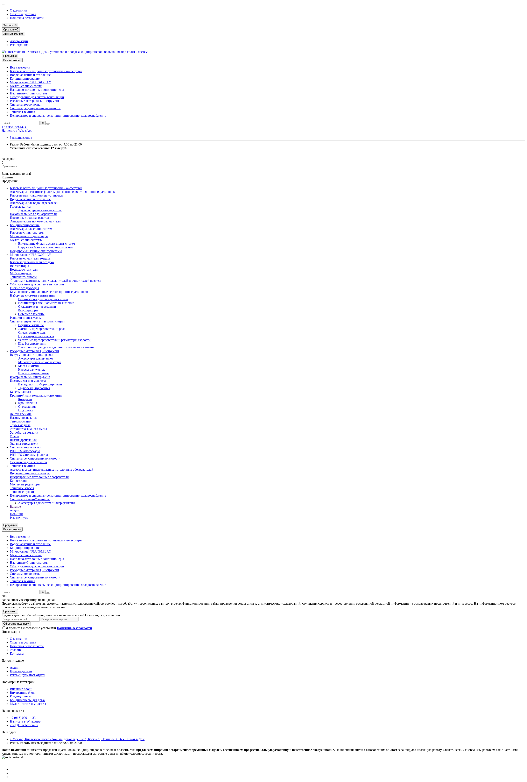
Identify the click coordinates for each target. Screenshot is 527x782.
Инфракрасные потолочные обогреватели (39, 477)
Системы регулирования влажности (35, 108)
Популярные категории (18, 682)
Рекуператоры (28, 310)
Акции (15, 510)
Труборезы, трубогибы (34, 388)
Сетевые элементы (31, 314)
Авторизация (19, 41)
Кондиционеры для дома (27, 700)
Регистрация (19, 45)
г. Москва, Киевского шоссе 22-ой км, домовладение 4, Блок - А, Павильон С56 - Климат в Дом (77, 739)
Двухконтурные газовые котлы (40, 210)
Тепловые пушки (22, 491)
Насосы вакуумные (31, 369)
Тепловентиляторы (23, 277)
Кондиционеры (20, 696)
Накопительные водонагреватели (33, 214)
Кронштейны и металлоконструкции (36, 395)
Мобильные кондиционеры (29, 236)
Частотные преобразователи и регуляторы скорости (54, 340)
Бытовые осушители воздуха (30, 258)
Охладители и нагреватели (37, 306)
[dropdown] (3, 4)
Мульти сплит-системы (26, 240)
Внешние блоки (21, 689)
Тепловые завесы (22, 488)
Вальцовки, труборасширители (40, 384)
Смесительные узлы (32, 332)
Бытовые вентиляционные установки (36, 195)
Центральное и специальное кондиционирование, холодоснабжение (58, 115)
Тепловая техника (22, 112)
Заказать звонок (21, 137)
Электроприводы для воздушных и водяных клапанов (56, 347)
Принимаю (9, 611)
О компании (18, 10)
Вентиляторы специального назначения (46, 303)
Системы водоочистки (26, 104)
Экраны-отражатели (24, 443)
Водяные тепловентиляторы (30, 473)
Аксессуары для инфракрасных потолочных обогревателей (51, 469)
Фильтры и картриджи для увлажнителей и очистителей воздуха (55, 280)
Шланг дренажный (23, 440)
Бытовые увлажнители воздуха (32, 262)
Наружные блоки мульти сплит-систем (45, 247)
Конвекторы (18, 480)
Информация (11, 631)
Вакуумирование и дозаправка (31, 354)
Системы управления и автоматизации (37, 321)
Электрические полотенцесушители (35, 221)
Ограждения (27, 406)
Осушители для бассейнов (28, 462)
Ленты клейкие (20, 414)
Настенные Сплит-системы (29, 93)
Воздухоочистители (24, 269)
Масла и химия (28, 366)
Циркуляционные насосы (36, 336)
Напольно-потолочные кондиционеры (37, 89)
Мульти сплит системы (26, 86)
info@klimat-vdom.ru (24, 725)
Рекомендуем (19, 517)
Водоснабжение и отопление (30, 75)
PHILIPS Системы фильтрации (31, 454)
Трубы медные (20, 425)
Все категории (20, 67)
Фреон (14, 436)
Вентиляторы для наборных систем (43, 299)
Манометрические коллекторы (39, 362)
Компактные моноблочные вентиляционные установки (49, 291)
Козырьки (25, 399)
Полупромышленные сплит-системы (36, 251)
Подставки (25, 410)
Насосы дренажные (23, 417)
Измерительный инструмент (30, 377)
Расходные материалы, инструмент (34, 100)
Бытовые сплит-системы (27, 232)
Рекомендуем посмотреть (27, 675)
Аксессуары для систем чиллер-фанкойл (46, 503)
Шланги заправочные (33, 373)
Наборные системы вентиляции (32, 295)
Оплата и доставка (23, 14)
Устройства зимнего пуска (28, 429)
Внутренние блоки (23, 692)
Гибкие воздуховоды (24, 288)
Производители (21, 671)
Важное (15, 506)
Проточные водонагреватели (30, 217)
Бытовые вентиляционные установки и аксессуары (46, 71)
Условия (15, 650)
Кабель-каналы (20, 391)
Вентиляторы (19, 266)
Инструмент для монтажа (28, 380)
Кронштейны (27, 403)
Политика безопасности (27, 18)
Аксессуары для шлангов (36, 358)
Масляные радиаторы (25, 484)
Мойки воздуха (20, 273)
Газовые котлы (20, 206)
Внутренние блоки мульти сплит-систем (46, 243)
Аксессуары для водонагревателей (34, 203)
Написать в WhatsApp (17, 130)
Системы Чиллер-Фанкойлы (30, 499)
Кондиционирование (25, 78)
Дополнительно (13, 660)
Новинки (16, 514)
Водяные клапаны (31, 325)
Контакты (17, 653)
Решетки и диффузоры (26, 317)
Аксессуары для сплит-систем (31, 228)
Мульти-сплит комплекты (28, 703)
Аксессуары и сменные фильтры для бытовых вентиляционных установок (62, 191)
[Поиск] (48, 124)
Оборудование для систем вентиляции (37, 97)
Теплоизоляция (20, 421)
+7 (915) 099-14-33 (14, 127)
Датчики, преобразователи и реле (41, 328)
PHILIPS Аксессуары (25, 451)
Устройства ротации (24, 432)
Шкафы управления (32, 343)
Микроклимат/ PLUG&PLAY (30, 82)
